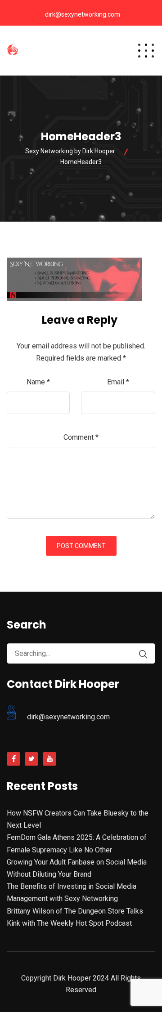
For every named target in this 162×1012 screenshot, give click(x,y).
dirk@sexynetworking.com (82, 14)
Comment (81, 437)
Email (118, 382)
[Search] (143, 654)
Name (38, 382)
